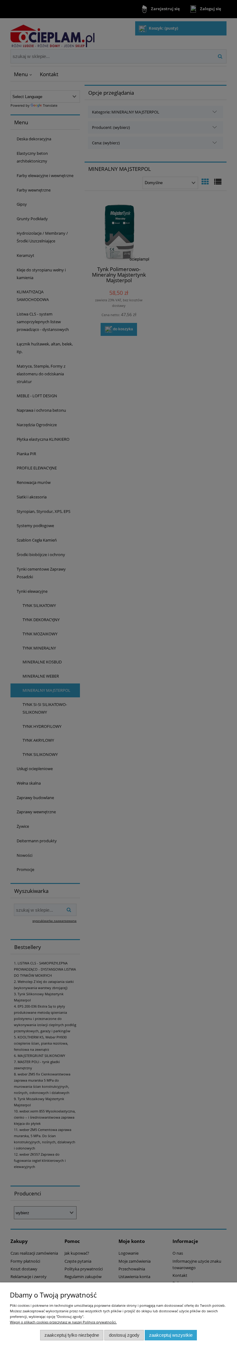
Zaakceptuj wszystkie (171, 1335)
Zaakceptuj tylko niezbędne (71, 1335)
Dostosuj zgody (124, 1335)
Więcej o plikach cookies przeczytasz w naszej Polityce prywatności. (63, 1322)
